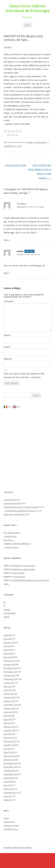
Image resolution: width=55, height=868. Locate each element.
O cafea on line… (11, 547)
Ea (5, 602)
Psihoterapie (40, 142)
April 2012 (8, 799)
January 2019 (10, 642)
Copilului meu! (10, 536)
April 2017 (8, 690)
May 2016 (8, 723)
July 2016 (8, 715)
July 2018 (8, 646)
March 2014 (9, 752)
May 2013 (8, 785)
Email (7, 346)
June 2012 (8, 796)
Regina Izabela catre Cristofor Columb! (21, 507)
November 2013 (11, 767)
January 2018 (10, 664)
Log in (6, 818)
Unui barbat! (9, 499)
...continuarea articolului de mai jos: (20, 510)
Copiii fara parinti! (12, 503)
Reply (6, 240)
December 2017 (11, 668)
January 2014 (10, 759)
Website (8, 358)
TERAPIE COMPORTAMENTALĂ (17, 543)
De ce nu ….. (9, 540)
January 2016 (10, 726)
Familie (30, 142)
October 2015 (10, 730)
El (4, 605)
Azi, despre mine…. (12, 532)
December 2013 (11, 763)
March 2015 (9, 737)
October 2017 (10, 675)
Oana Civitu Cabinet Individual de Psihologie (28, 8)
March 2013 (9, 788)
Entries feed (9, 821)
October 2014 (10, 745)
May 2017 (8, 686)
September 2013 (11, 774)
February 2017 (10, 697)
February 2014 (10, 756)
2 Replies (8, 47)
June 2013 (8, 781)
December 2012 (11, 792)
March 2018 (9, 657)
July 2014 (8, 748)
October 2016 (10, 708)
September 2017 (11, 679)
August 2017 (9, 682)
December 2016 (11, 704)
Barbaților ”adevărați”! (14, 514)
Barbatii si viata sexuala (24, 565)
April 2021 (8, 635)
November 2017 (11, 671)
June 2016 (8, 719)
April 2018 (8, 653)
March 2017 (9, 693)
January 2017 (10, 701)
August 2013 (9, 777)
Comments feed (11, 825)
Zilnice (7, 616)
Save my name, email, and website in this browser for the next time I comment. (24, 375)
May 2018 (8, 649)
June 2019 (8, 638)
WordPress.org (11, 829)
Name (8, 335)
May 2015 (8, 734)
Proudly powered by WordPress (17, 847)
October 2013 (10, 770)
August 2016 (9, 712)
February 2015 (10, 741)
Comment (9, 301)
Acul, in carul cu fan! (15, 165)
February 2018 (10, 660)
